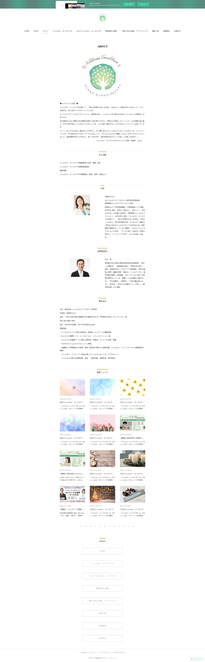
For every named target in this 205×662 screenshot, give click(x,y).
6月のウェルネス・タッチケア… (72, 438)
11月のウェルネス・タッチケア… (132, 509)
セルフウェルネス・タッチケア (102, 576)
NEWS (36, 31)
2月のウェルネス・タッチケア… (102, 473)
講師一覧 (155, 31)
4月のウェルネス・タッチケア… (102, 438)
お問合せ (177, 31)
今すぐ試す (129, 4)
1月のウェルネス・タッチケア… (132, 473)
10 (124, 526)
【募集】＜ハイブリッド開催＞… (72, 509)
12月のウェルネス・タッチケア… (102, 509)
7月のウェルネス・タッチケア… (132, 402)
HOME (27, 31)
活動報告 (166, 31)
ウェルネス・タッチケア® (62, 31)
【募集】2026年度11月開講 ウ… (132, 438)
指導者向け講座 (111, 31)
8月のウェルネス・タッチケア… (102, 402)
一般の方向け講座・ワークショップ (134, 31)
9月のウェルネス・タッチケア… (72, 402)
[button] (27, 31)
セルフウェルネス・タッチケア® (89, 31)
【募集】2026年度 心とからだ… (72, 473)
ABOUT (45, 31)
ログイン (143, 4)
